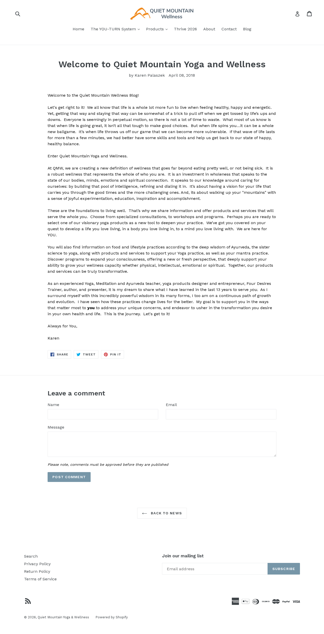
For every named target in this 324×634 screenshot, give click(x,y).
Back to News (166, 513)
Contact (229, 29)
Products (158, 28)
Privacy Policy (37, 563)
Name (53, 404)
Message (56, 427)
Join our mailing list (183, 555)
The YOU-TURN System (116, 28)
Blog (247, 29)
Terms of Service (40, 579)
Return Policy (37, 571)
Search (31, 556)
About (209, 29)
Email (171, 404)
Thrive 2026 (185, 29)
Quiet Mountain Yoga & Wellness (63, 617)
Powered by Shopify (111, 617)
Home (78, 29)
